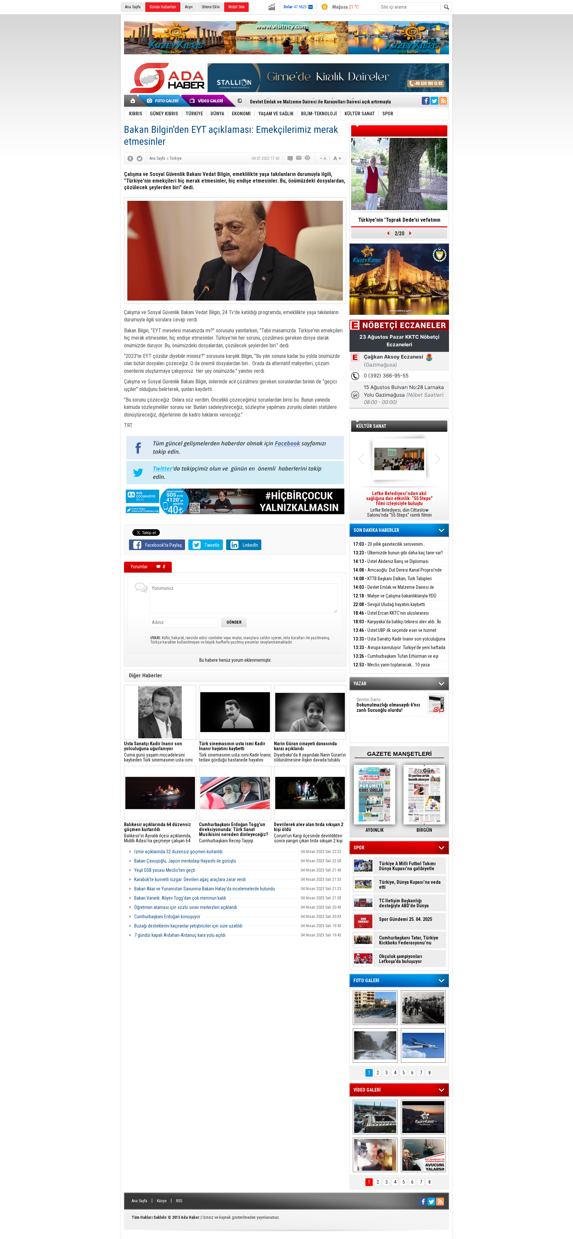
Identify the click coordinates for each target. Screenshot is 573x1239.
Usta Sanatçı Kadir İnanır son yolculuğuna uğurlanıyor (399, 642)
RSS (179, 1201)
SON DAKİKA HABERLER (376, 530)
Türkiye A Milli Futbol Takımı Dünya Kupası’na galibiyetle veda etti (407, 866)
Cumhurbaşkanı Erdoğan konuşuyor (167, 916)
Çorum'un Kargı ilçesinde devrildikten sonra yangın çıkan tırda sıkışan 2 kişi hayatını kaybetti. (308, 832)
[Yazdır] (308, 158)
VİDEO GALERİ (367, 1090)
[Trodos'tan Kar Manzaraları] (375, 1045)
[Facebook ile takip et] (426, 101)
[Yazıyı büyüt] (337, 158)
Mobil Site (236, 7)
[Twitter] (140, 158)
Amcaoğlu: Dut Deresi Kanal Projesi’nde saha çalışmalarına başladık (397, 573)
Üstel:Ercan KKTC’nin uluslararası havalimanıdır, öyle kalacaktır (391, 616)
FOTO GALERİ (366, 980)
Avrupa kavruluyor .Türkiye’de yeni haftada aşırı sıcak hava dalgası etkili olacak (399, 651)
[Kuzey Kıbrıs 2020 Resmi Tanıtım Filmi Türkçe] (423, 1117)
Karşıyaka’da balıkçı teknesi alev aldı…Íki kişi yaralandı (397, 625)
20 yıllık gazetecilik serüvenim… (389, 544)
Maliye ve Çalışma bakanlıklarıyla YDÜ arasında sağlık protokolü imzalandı (394, 599)
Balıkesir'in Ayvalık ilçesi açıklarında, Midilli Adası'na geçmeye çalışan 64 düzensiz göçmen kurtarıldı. (157, 832)
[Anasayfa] (133, 101)
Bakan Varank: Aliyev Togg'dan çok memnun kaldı (180, 898)
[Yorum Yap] (290, 158)
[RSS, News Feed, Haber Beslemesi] (443, 101)
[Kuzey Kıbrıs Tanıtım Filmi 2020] (375, 1117)
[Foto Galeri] (163, 101)
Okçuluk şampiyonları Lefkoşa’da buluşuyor (400, 959)
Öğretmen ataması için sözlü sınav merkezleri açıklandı (185, 907)
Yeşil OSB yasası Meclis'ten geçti (164, 870)
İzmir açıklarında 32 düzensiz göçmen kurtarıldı (178, 851)
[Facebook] (130, 158)
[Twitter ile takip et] (434, 101)
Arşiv (189, 7)
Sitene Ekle (211, 7)
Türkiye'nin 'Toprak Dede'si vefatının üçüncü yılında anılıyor (399, 222)
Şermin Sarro (388, 705)
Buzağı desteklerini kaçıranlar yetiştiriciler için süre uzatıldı (188, 926)
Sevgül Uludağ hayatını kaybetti (389, 604)
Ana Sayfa (133, 7)
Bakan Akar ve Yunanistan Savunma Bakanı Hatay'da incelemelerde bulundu (204, 888)
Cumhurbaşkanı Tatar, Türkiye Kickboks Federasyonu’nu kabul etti (408, 940)
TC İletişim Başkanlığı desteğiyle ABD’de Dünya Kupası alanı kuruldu (404, 903)
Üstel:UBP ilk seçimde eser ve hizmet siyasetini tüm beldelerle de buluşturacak (394, 634)
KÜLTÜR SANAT (371, 426)
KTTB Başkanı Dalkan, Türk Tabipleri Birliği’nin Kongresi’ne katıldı (392, 582)
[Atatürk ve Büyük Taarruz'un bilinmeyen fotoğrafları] (423, 1007)
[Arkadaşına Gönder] (299, 158)
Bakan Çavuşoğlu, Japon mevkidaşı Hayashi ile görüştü (185, 861)
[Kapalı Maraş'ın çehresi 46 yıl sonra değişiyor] (375, 1007)
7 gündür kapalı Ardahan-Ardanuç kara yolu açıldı (179, 935)
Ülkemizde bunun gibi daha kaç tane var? (398, 552)
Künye (161, 1201)
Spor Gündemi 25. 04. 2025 (405, 919)
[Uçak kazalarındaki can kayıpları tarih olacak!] (423, 1045)
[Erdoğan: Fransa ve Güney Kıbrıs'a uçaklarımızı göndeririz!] (423, 1155)
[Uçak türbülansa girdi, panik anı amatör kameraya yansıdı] (375, 1155)
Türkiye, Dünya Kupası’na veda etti (410, 885)
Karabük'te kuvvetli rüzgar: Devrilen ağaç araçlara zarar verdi (190, 879)
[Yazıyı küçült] (323, 158)
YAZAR (359, 683)
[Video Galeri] (206, 101)
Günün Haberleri (163, 7)
